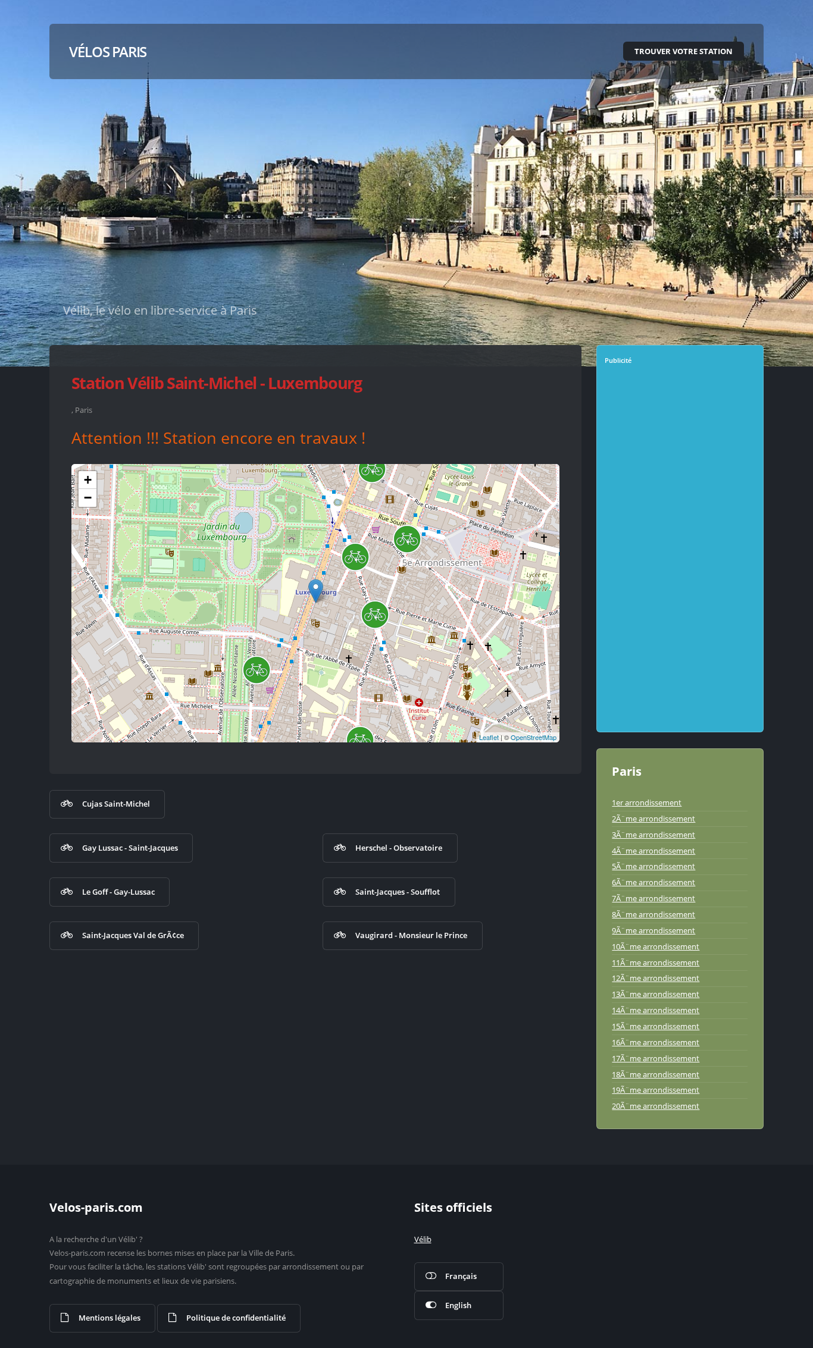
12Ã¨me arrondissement (655, 978)
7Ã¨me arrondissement (653, 898)
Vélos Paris (107, 51)
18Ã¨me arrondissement (655, 1074)
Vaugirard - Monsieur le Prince (411, 935)
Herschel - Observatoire (398, 847)
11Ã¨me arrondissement (655, 962)
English (458, 1305)
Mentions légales (109, 1317)
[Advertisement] (681, 552)
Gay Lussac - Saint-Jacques (130, 847)
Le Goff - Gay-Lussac (118, 891)
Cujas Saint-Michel (116, 803)
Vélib (422, 1239)
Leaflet (489, 737)
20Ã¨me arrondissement (655, 1106)
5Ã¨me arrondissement (653, 866)
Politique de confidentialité (236, 1317)
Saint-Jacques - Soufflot (397, 891)
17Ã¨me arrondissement (655, 1058)
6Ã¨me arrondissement (653, 882)
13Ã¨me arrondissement (655, 994)
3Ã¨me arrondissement (653, 834)
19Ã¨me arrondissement (655, 1089)
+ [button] (88, 479)
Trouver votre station (683, 51)
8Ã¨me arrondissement (653, 914)
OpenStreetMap (533, 737)
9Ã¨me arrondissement (653, 930)
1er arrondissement (646, 802)
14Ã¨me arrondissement (655, 1010)
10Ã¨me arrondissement (655, 946)
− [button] (88, 497)
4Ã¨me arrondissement (653, 850)
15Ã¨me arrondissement (655, 1026)
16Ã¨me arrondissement (655, 1042)
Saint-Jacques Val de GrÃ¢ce (133, 935)
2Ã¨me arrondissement (653, 818)
